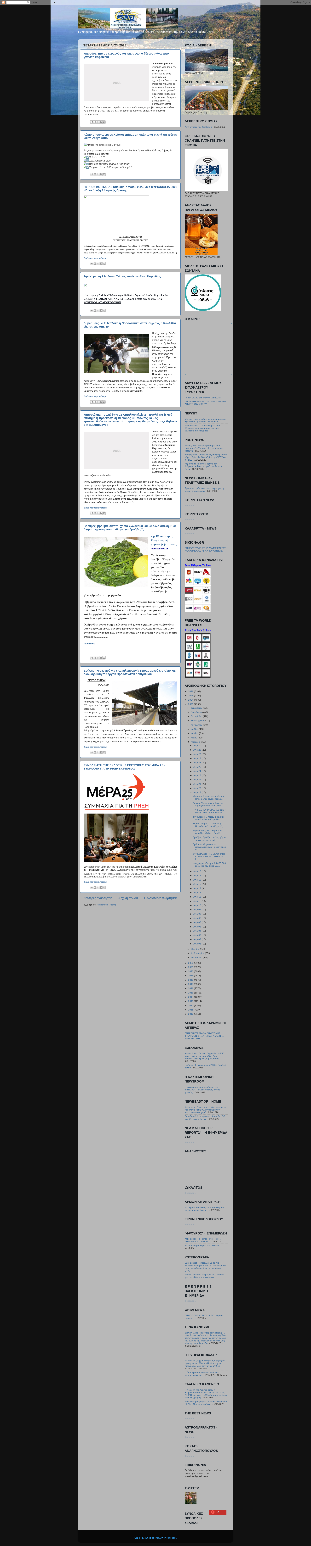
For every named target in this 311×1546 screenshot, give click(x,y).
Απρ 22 (197, 779)
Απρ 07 (197, 918)
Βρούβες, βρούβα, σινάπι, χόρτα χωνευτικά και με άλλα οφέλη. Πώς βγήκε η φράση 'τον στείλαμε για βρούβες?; (130, 527)
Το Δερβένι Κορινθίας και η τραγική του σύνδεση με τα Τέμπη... (204, 1208)
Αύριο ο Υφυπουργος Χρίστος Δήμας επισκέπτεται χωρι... (208, 804)
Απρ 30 (197, 745)
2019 (191, 975)
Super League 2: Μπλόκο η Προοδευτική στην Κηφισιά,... (209, 824)
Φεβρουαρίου (198, 953)
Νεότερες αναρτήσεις (97, 898)
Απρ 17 (197, 875)
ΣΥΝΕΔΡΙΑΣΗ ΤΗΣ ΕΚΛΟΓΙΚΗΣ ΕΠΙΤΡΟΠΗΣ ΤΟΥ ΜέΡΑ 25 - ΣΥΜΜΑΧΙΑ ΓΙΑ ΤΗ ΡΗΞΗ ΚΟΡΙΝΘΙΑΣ (124, 767)
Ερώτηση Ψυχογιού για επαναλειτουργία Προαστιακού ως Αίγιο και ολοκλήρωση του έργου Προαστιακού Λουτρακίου (130, 672)
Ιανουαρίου (197, 957)
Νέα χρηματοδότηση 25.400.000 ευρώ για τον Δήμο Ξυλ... (209, 864)
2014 (191, 997)
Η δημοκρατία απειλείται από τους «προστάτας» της (202, 1373)
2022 (191, 963)
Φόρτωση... (190, 505)
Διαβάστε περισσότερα (95, 258)
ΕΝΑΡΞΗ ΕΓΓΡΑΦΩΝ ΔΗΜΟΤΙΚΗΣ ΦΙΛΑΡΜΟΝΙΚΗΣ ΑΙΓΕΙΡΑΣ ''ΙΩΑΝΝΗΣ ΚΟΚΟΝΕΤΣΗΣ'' (204, 1036)
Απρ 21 (197, 784)
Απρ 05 (197, 927)
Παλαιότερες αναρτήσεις (160, 898)
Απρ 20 (197, 788)
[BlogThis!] (94, 122)
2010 (191, 1014)
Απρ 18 (197, 871)
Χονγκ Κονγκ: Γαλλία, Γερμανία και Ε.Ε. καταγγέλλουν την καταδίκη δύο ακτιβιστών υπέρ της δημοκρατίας (204, 1056)
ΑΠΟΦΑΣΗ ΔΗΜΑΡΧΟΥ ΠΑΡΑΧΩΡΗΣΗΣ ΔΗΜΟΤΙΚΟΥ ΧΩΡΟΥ (205, 402)
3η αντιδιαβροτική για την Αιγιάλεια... (203, 1245)
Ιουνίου (195, 733)
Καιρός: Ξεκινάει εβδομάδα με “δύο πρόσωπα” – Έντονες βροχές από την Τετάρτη (204, 448)
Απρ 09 (197, 909)
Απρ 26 (197, 762)
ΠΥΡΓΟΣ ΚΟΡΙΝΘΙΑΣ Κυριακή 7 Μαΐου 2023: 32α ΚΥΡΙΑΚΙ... (209, 811)
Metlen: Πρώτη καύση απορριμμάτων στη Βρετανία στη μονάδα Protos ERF (206, 420)
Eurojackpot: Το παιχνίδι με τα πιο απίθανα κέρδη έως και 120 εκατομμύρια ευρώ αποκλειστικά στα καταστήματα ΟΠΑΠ (205, 1267)
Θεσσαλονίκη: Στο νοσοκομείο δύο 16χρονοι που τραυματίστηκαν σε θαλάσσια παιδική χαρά (202, 428)
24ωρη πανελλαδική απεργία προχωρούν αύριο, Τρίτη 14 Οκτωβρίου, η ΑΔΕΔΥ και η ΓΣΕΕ (206, 457)
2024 (191, 700)
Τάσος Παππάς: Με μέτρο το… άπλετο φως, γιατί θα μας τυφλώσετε (204, 1275)
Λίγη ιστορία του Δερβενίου (198, 127)
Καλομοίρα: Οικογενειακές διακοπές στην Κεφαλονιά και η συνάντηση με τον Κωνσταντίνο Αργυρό (205, 1110)
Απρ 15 (197, 884)
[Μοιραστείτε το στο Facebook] (101, 122)
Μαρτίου (195, 949)
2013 (191, 1001)
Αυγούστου (197, 725)
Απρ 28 (197, 754)
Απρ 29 (197, 750)
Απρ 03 (197, 935)
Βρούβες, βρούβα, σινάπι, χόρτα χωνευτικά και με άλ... (209, 838)
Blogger (172, 1538)
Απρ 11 (197, 901)
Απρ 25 (197, 767)
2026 (191, 691)
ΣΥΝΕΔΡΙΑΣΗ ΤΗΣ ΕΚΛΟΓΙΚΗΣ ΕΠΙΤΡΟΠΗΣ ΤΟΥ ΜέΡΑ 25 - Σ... (209, 856)
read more (89, 643)
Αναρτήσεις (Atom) (106, 905)
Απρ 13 (197, 892)
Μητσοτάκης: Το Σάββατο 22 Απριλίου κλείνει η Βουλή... (207, 831)
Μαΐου (194, 738)
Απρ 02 (197, 939)
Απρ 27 (197, 758)
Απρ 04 (197, 931)
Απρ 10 (197, 905)
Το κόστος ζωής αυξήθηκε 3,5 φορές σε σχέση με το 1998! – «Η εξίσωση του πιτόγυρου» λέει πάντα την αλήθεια (205, 1363)
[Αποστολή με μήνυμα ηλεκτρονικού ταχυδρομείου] (91, 122)
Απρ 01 (197, 944)
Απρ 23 (197, 775)
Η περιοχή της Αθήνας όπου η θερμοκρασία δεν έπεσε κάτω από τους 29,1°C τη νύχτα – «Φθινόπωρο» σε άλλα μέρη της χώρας (206, 1394)
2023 (191, 704)
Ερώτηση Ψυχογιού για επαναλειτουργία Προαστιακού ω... (209, 847)
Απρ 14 (197, 888)
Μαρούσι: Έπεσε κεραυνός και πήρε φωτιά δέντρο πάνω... (208, 797)
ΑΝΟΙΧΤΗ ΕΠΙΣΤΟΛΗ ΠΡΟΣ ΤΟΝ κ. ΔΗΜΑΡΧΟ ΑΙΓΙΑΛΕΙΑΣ (203, 1240)
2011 (191, 1010)
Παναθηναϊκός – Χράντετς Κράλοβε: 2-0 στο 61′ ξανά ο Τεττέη (205, 1117)
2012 (191, 1005)
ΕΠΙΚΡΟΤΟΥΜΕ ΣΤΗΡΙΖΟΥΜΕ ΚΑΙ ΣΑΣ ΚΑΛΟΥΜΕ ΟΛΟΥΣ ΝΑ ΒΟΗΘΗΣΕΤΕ (205, 549)
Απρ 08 (197, 914)
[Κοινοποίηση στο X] (97, 122)
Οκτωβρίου (197, 716)
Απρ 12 (197, 897)
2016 (191, 988)
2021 (191, 967)
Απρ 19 (197, 792)
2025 (191, 695)
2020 (191, 971)
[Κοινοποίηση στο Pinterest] (104, 122)
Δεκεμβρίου (197, 708)
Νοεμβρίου (196, 712)
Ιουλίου (195, 729)
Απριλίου (196, 742)
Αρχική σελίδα (128, 898)
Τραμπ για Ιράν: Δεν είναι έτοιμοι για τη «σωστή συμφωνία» (204, 489)
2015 (191, 993)
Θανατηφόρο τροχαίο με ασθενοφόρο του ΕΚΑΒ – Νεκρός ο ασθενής (206, 1402)
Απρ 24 (197, 771)
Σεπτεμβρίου (197, 720)
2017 (191, 984)
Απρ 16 (197, 880)
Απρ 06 (197, 922)
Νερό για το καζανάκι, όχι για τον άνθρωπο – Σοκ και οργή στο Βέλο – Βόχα (203, 466)
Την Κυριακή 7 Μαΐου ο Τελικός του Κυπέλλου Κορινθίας (122, 276)
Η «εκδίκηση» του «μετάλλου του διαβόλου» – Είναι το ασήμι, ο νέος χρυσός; (202, 1090)
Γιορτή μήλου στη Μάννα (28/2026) (203, 397)
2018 (191, 980)
